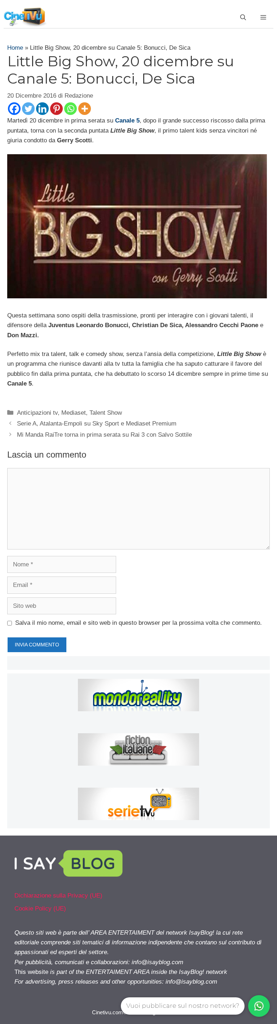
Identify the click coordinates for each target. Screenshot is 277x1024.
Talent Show (105, 412)
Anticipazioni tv (37, 412)
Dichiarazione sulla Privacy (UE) (58, 895)
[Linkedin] (42, 108)
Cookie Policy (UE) (40, 908)
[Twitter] (28, 108)
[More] (84, 108)
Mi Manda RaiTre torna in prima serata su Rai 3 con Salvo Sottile (104, 434)
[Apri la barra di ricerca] (243, 18)
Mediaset (73, 412)
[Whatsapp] (70, 108)
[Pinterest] (56, 108)
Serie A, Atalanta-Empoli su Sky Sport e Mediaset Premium (96, 423)
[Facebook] (14, 108)
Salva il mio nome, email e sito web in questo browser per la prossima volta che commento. (138, 622)
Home (15, 47)
